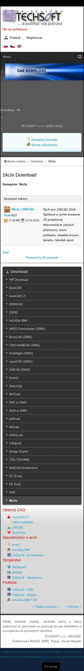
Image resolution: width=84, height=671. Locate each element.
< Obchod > (73, 606)
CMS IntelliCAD (22, 522)
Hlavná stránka (16, 161)
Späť (6, 252)
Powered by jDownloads (42, 257)
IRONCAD (19, 567)
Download (37, 161)
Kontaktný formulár (44, 139)
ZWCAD (17, 527)
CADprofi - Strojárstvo (27, 577)
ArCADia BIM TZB (24, 600)
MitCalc (17, 572)
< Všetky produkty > (46, 606)
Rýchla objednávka (44, 145)
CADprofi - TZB (22, 589)
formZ (16, 544)
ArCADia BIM (21, 550)
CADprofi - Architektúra (27, 555)
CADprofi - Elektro (24, 595)
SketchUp (18, 532)
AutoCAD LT (20, 517)
